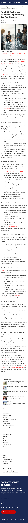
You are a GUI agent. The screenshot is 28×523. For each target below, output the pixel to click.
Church (4, 446)
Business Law (6, 451)
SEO (4, 438)
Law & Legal (6, 413)
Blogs (7, 7)
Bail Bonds (5, 432)
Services (5, 417)
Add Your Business (9, 512)
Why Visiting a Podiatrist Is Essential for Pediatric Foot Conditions (17, 387)
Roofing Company (7, 415)
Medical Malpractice (8, 453)
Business (5, 457)
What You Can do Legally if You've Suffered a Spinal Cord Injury (15, 397)
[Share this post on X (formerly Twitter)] (7, 471)
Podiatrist (5, 436)
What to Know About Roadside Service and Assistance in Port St (17, 392)
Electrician (5, 421)
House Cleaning (6, 423)
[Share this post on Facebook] (4, 471)
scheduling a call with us (17, 367)
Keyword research (6, 125)
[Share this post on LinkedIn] (10, 471)
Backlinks (3, 270)
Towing (4, 455)
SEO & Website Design (8, 425)
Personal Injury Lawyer (8, 434)
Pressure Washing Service (9, 427)
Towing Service (6, 449)
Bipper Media (5, 359)
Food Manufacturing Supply (9, 419)
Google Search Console (15, 226)
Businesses (4, 504)
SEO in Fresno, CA (6, 75)
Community (5, 463)
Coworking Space (7, 444)
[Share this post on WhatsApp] (16, 471)
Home (2, 7)
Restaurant (5, 440)
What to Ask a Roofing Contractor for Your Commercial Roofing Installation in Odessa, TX (16, 403)
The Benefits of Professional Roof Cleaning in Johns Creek (15, 382)
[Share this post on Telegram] (13, 471)
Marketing (4, 22)
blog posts (7, 108)
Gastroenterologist (7, 459)
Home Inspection (7, 430)
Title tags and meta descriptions (13, 171)
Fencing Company (7, 461)
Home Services (6, 411)
